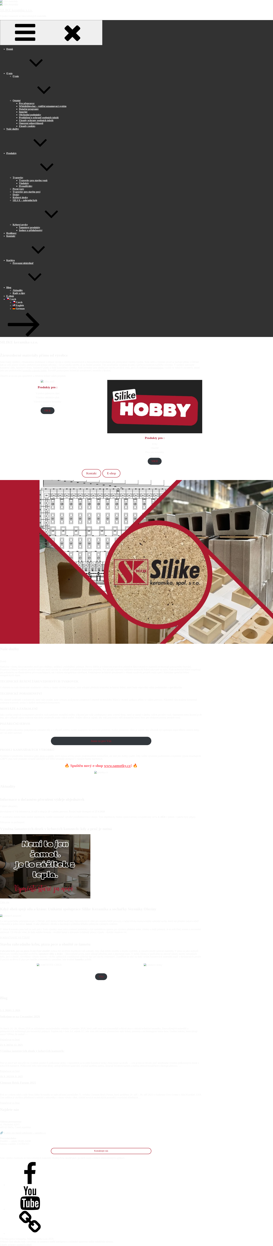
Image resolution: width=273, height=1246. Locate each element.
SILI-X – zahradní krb (25, 200)
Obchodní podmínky (30, 114)
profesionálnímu (156, 367)
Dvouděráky (25, 186)
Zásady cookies (27, 126)
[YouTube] (30, 1209)
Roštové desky (20, 197)
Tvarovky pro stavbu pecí (26, 191)
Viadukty (24, 183)
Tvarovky (18, 177)
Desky (16, 194)
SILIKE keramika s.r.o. (16, 10)
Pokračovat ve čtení (10, 1039)
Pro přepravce (26, 103)
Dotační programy (29, 109)
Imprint (23, 112)
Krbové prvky (20, 224)
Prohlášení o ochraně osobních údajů (39, 117)
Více (101, 976)
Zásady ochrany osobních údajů (36, 120)
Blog (8, 287)
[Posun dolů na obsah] (23, 335)
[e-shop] (30, 1233)
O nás (9, 73)
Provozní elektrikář (23, 263)
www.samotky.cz (117, 766)
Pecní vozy (18, 189)
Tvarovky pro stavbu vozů (33, 180)
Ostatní (16, 100)
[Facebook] (30, 1184)
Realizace (11, 233)
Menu (98, 43)
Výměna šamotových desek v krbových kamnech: (32, 1051)
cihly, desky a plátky (44, 756)
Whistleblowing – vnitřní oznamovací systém (42, 106)
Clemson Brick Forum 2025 (18, 1082)
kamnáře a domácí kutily (34, 370)
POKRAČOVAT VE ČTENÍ (15, 937)
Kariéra (10, 260)
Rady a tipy (19, 293)
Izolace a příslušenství (30, 230)
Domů (9, 49)
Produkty (11, 153)
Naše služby (12, 129)
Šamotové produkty (29, 227)
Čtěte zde (4, 902)
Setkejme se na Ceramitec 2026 (20, 1016)
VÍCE (47, 410)
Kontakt (10, 236)
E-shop (10, 296)
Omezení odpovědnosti (31, 123)
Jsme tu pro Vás (101, 741)
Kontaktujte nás (101, 1151)
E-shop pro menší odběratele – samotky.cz (25, 1133)
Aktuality (18, 290)
